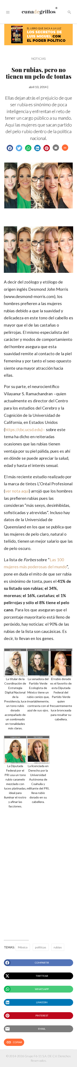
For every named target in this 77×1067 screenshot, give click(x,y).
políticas (40, 947)
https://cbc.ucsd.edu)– (25, 429)
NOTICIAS (38, 58)
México (23, 947)
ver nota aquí (17, 490)
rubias (58, 947)
